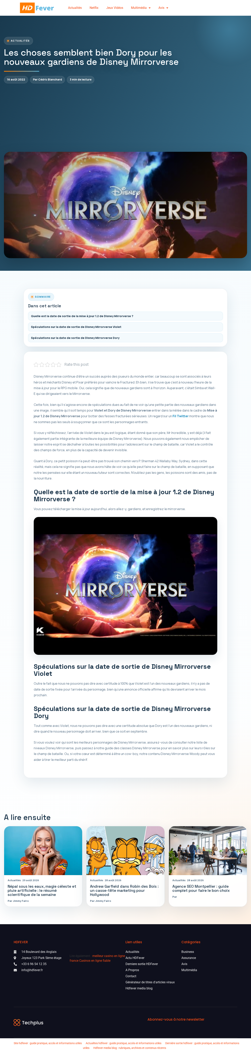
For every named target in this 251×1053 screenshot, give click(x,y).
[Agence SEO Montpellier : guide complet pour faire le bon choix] (208, 850)
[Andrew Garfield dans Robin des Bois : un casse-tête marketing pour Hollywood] (125, 850)
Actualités (75, 8)
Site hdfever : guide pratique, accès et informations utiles (48, 1043)
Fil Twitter (181, 416)
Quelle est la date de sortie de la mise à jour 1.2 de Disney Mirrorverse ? (82, 316)
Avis (161, 8)
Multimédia (139, 8)
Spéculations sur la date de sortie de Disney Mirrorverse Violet (76, 327)
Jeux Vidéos (114, 8)
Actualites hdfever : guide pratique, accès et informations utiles (123, 1043)
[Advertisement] (125, 117)
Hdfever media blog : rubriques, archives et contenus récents (129, 1047)
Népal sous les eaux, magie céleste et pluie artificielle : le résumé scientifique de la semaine (42, 890)
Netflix (94, 8)
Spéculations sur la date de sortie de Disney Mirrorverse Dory (75, 338)
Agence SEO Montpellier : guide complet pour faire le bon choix (201, 888)
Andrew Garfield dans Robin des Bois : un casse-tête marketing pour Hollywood (124, 890)
